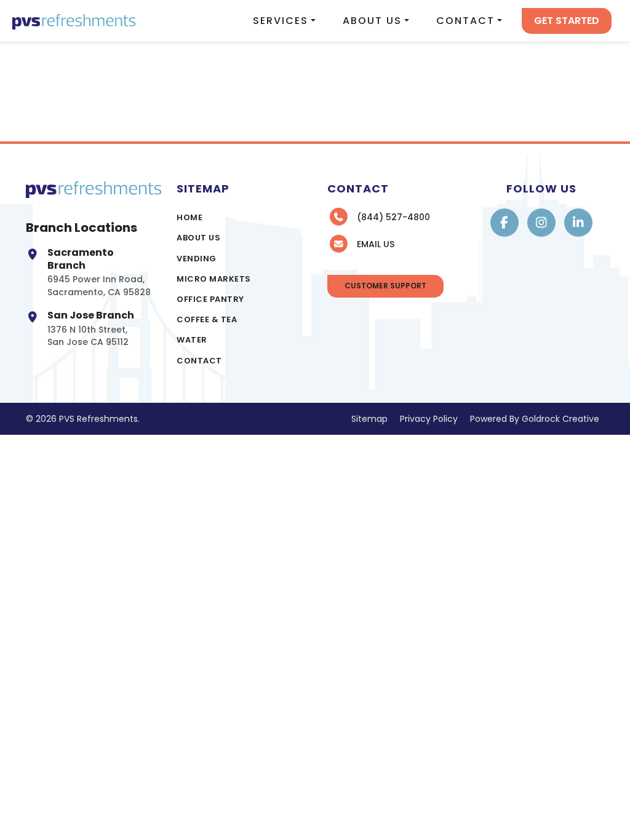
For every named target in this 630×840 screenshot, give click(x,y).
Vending (197, 258)
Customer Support (385, 285)
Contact (465, 21)
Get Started (566, 21)
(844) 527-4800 (393, 217)
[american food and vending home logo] (73, 20)
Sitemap (369, 419)
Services (280, 21)
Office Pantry (210, 299)
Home (189, 217)
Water (192, 340)
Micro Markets (214, 279)
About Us (372, 21)
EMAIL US (375, 244)
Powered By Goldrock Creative (534, 419)
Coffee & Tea (207, 319)
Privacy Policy (429, 419)
